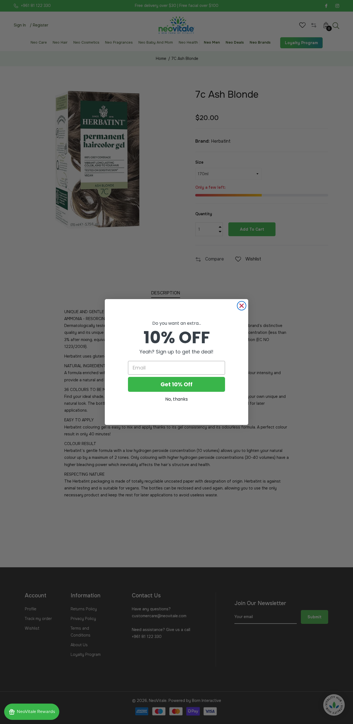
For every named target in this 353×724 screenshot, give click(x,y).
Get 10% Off (176, 384)
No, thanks (176, 399)
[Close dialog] (241, 305)
